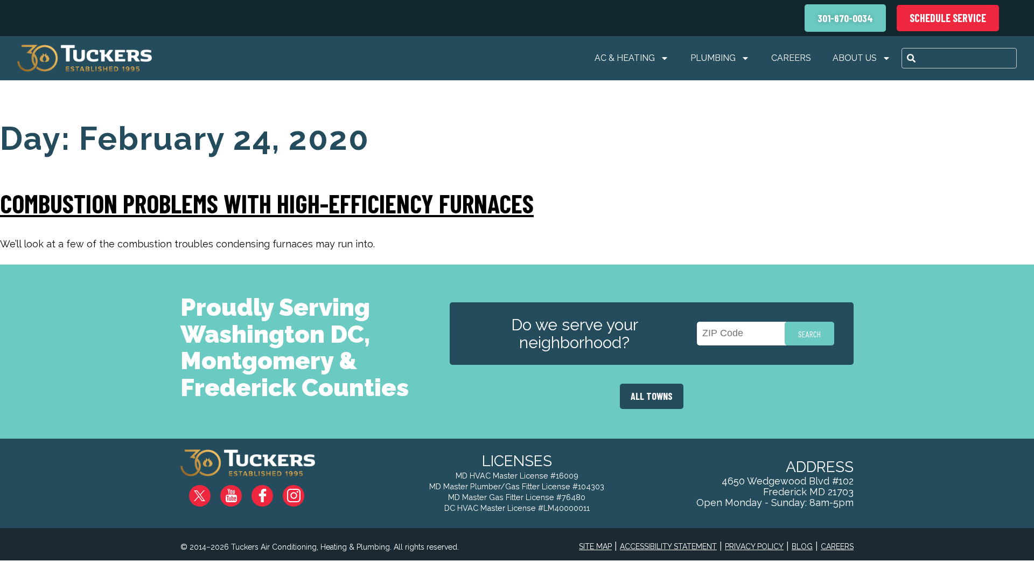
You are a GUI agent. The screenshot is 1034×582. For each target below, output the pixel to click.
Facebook (271, 491)
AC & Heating (625, 58)
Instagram (301, 491)
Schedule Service (948, 17)
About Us (855, 58)
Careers (791, 58)
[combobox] (959, 58)
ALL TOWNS (652, 396)
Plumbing (713, 58)
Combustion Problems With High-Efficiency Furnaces (267, 203)
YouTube (240, 491)
